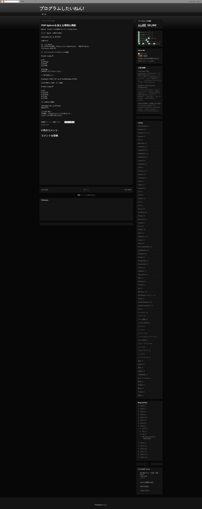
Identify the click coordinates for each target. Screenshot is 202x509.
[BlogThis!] (67, 122)
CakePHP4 (141, 157)
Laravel (140, 223)
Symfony (141, 281)
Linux (140, 226)
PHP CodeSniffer (143, 247)
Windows (141, 292)
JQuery (140, 216)
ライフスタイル (143, 357)
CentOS (140, 160)
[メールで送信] (65, 122)
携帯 (139, 368)
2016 (142, 423)
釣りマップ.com (143, 378)
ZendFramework (143, 302)
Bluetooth (141, 143)
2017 (142, 420)
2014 (142, 443)
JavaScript (141, 212)
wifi (139, 288)
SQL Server (142, 274)
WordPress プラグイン (145, 295)
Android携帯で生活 (146, 482)
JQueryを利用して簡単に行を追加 (149, 103)
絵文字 (140, 364)
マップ (140, 347)
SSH (139, 278)
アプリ (140, 316)
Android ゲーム (143, 133)
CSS (139, 167)
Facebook (141, 178)
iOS (139, 205)
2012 (142, 449)
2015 (142, 426)
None (140, 233)
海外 (139, 361)
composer (141, 164)
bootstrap (141, 147)
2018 (142, 417)
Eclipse (140, 174)
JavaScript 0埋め (143, 71)
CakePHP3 (141, 153)
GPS (139, 195)
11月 (144, 428)
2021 (142, 411)
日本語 (140, 385)
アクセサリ (141, 312)
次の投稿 (44, 190)
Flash (140, 181)
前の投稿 (128, 190)
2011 (142, 451)
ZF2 (139, 309)
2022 (142, 409)
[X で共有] (69, 122)
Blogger (104, 505)
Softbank (141, 271)
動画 (139, 381)
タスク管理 (141, 340)
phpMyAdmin (142, 250)
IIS (139, 202)
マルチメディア (143, 350)
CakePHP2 (141, 150)
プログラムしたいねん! (62, 8)
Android (140, 129)
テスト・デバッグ (144, 343)
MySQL (140, 229)
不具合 (140, 392)
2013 (142, 446)
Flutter (140, 185)
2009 (142, 457)
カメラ (140, 326)
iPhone (140, 209)
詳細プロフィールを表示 (146, 61)
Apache (140, 136)
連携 (139, 395)
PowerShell (142, 264)
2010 (142, 454)
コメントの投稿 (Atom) (88, 195)
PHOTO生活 (144, 486)
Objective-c (142, 236)
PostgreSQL (142, 261)
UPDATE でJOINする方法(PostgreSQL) (146, 86)
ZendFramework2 (144, 305)
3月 (143, 434)
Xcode (140, 298)
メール (140, 354)
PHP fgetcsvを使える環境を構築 (149, 437)
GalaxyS (141, 188)
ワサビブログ (144, 490)
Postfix (140, 257)
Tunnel (140, 285)
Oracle (140, 240)
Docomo (141, 171)
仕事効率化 (141, 374)
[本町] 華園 (143, 476)
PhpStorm (141, 254)
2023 (142, 406)
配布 (139, 388)
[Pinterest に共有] (73, 122)
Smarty (140, 267)
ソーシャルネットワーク (146, 336)
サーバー (141, 333)
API (139, 140)
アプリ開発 (141, 319)
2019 (142, 414)
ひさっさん (144, 54)
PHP (47, 125)
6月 (143, 431)
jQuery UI (141, 219)
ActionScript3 (142, 126)
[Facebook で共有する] (71, 122)
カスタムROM (142, 323)
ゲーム (140, 330)
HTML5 (140, 198)
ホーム (44, 14)
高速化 (140, 371)
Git (139, 191)
